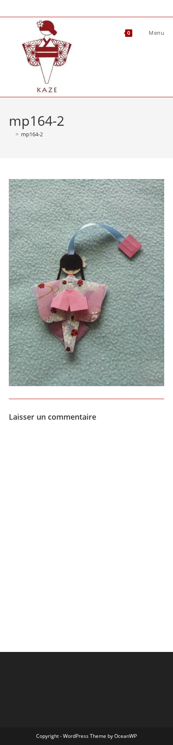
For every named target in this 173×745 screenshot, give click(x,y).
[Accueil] (11, 134)
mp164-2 (32, 134)
